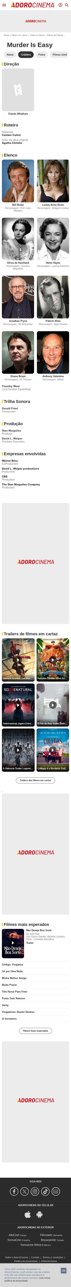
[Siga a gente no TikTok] (46, 1191)
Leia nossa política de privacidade (27, 1279)
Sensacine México (31, 1244)
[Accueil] (32, 5)
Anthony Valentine (53, 376)
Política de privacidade (26, 1261)
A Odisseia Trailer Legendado (18, 768)
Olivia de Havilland (18, 262)
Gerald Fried (10, 408)
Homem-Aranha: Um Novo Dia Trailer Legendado (19, 678)
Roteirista (7, 131)
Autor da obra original (15, 139)
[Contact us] (56, 1191)
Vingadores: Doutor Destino (18, 1012)
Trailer (30, 942)
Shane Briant (18, 376)
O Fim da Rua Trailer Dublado (53, 723)
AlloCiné (14, 1235)
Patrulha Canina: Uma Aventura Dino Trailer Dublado (53, 678)
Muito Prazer (9, 984)
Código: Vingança (12, 964)
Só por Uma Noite (12, 971)
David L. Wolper (12, 438)
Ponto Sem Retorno (13, 998)
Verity (5, 1005)
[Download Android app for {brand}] (41, 1214)
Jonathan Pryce (18, 321)
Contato (35, 1257)
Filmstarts (46, 1235)
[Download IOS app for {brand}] (29, 1214)
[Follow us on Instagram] (35, 1191)
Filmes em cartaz (19, 35)
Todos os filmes (37, 35)
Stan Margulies (11, 430)
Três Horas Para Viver (14, 991)
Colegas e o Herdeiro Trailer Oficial (53, 768)
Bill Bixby (18, 204)
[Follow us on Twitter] (25, 1191)
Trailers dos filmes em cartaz (35, 780)
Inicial (6, 35)
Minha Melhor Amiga (14, 978)
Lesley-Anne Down (53, 204)
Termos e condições (53, 1257)
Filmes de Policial (55, 35)
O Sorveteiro (9, 1018)
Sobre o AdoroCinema (16, 1257)
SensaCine (14, 1239)
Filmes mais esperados (35, 1031)
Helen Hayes (53, 262)
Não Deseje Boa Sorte (38, 930)
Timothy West (11, 386)
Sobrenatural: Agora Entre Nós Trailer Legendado (19, 723)
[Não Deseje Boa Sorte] (13, 943)
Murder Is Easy (30, 44)
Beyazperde (48, 1239)
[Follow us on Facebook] (15, 1191)
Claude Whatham (18, 113)
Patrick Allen (53, 321)
